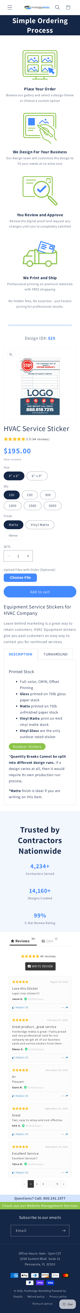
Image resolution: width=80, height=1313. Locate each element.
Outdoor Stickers (27, 746)
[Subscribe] (63, 1230)
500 (48, 495)
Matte (13, 524)
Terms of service (42, 1303)
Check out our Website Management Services (40, 1205)
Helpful (19, 1007)
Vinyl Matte (40, 524)
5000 (52, 505)
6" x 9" (37, 476)
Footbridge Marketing (37, 1291)
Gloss (16, 536)
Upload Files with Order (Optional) (29, 570)
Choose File (20, 578)
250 (30, 495)
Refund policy (36, 1296)
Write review (42, 966)
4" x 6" (14, 476)
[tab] (21, 654)
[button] (10, 7)
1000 (12, 505)
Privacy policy (58, 1296)
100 (12, 495)
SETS (7, 546)
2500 (33, 505)
